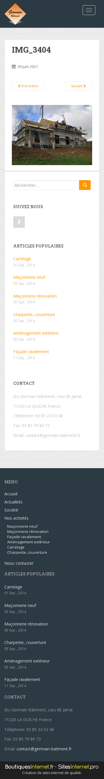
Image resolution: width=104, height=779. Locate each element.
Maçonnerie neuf (29, 277)
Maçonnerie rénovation (35, 296)
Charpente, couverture (34, 314)
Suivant (77, 86)
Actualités (13, 502)
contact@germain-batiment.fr (53, 435)
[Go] (85, 185)
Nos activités (16, 518)
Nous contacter (19, 563)
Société (11, 510)
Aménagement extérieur (36, 333)
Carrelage (22, 258)
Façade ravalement (31, 351)
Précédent (29, 86)
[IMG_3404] (52, 134)
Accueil (10, 493)
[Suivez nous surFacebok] (19, 222)
